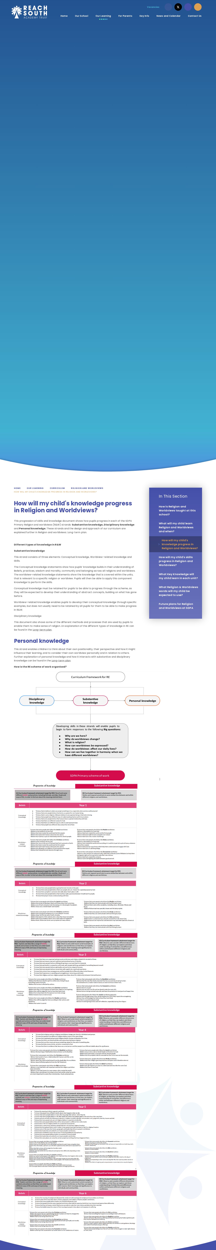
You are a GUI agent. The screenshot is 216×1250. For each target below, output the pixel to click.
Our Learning (35, 488)
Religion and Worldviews (87, 488)
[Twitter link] (178, 7)
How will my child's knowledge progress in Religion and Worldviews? (55, 491)
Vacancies (153, 7)
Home (17, 488)
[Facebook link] (168, 7)
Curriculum (57, 488)
